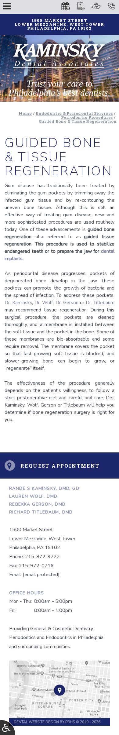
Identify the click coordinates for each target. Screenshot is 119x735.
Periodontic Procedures (87, 117)
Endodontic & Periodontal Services (74, 113)
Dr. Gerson (67, 302)
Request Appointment (60, 466)
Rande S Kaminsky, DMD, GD (44, 488)
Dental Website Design (36, 722)
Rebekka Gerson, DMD (37, 504)
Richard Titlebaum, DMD (41, 512)
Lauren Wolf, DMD (33, 496)
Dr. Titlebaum (100, 302)
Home (25, 113)
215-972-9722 (42, 556)
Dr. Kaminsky (18, 302)
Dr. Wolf (43, 302)
